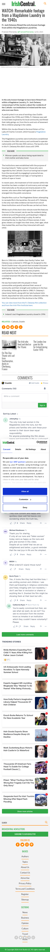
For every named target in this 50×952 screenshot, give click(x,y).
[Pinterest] (31, 845)
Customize (23, 499)
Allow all (25, 491)
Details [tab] (18, 449)
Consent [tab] (6, 449)
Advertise (25, 878)
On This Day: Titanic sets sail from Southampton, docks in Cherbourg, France (8, 361)
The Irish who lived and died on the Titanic (24, 344)
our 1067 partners (18, 462)
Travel (25, 934)
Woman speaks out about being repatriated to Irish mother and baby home (24, 156)
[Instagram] (27, 845)
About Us (25, 867)
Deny (25, 507)
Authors (25, 856)
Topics (25, 862)
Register (25, 894)
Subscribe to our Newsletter (25, 834)
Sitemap (25, 899)
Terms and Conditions (25, 888)
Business (25, 917)
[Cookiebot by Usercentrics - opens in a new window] (36, 442)
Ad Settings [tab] (31, 449)
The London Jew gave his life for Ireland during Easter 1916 (40, 345)
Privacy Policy (25, 883)
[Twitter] (22, 845)
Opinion (25, 923)
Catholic (14, 321)
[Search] (45, 3)
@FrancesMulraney (25, 32)
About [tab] (43, 449)
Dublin (22, 321)
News (25, 912)
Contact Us (25, 872)
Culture (25, 928)
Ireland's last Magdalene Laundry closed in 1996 (25, 314)
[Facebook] (18, 845)
